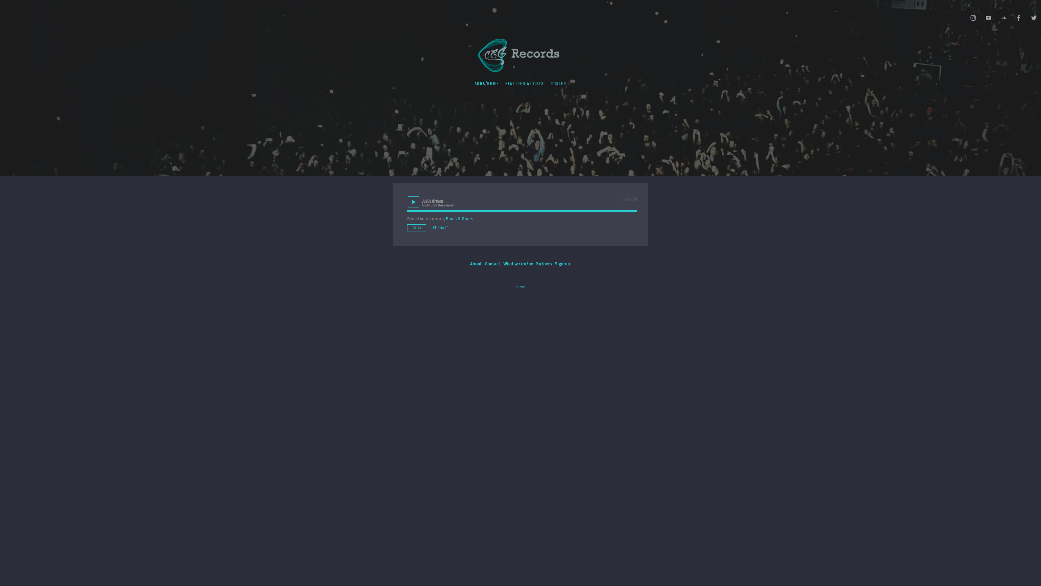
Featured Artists (524, 83)
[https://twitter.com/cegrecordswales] (1034, 18)
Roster (558, 83)
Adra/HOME (487, 83)
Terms (520, 287)
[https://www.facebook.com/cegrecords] (1018, 18)
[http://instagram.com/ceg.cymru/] (973, 18)
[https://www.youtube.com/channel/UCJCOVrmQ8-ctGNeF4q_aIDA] (988, 18)
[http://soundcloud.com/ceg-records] (1003, 18)
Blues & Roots (459, 218)
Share (443, 228)
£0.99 (416, 228)
